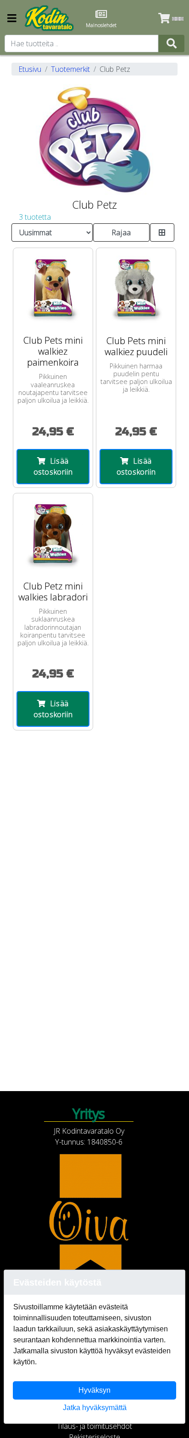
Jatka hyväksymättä (95, 1407)
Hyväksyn (94, 1390)
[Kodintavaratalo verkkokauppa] (50, 18)
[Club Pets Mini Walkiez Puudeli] (136, 288)
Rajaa (121, 232)
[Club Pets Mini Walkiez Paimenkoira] (53, 288)
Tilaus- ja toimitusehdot (94, 1426)
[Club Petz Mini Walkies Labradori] (53, 533)
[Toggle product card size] (162, 232)
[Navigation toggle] (12, 19)
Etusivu (29, 69)
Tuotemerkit (70, 69)
